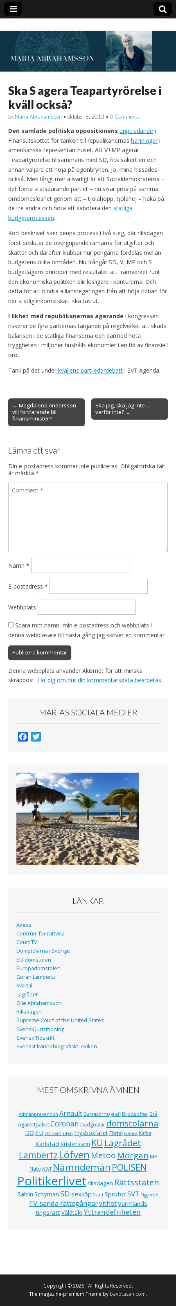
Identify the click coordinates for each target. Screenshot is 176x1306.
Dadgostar (92, 1124)
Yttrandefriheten (112, 1212)
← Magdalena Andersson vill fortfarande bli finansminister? (44, 412)
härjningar (144, 140)
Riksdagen (29, 1011)
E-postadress (28, 586)
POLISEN (129, 1167)
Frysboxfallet (91, 1133)
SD (65, 1193)
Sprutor (115, 1194)
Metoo (103, 1155)
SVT (133, 1193)
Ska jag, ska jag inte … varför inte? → (123, 409)
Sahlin (25, 1194)
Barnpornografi (102, 1113)
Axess (24, 925)
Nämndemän (82, 1167)
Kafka (145, 1133)
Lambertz (38, 1155)
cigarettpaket (33, 1124)
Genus (131, 1133)
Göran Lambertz (36, 976)
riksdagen (100, 1183)
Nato (35, 1168)
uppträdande (136, 131)
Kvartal (24, 985)
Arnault (70, 1113)
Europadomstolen (38, 968)
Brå (153, 1113)
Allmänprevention (38, 1114)
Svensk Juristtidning (40, 1029)
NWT (47, 1169)
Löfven (74, 1154)
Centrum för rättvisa (40, 933)
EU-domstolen (33, 959)
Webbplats (22, 607)
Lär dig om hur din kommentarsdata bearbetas (99, 680)
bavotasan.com (128, 1293)
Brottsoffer (135, 1113)
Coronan (64, 1123)
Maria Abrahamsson (38, 116)
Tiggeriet (150, 1195)
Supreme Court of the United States (60, 1020)
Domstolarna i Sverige (43, 950)
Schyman (46, 1194)
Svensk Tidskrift (35, 1037)
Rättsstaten (136, 1182)
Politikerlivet (51, 1181)
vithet (108, 1203)
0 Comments (125, 116)
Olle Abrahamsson (39, 1003)
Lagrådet (27, 994)
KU (97, 1143)
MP (154, 1156)
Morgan (133, 1155)
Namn (18, 565)
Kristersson (75, 1144)
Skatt (98, 1195)
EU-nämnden (59, 1133)
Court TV (26, 942)
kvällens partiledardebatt (89, 370)
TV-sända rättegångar (63, 1203)
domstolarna (132, 1123)
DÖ (29, 1133)
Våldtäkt (72, 1212)
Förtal (116, 1133)
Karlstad (47, 1144)
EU (39, 1132)
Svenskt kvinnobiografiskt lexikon (56, 1046)
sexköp (81, 1194)
